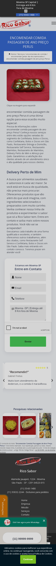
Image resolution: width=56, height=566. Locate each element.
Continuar (28, 559)
